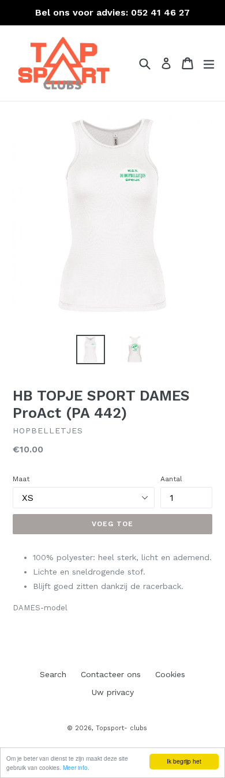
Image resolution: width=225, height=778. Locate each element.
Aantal (171, 479)
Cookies (170, 674)
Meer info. (76, 767)
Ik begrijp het (184, 761)
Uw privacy (113, 692)
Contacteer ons (111, 674)
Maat (21, 479)
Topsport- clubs (121, 728)
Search (53, 674)
